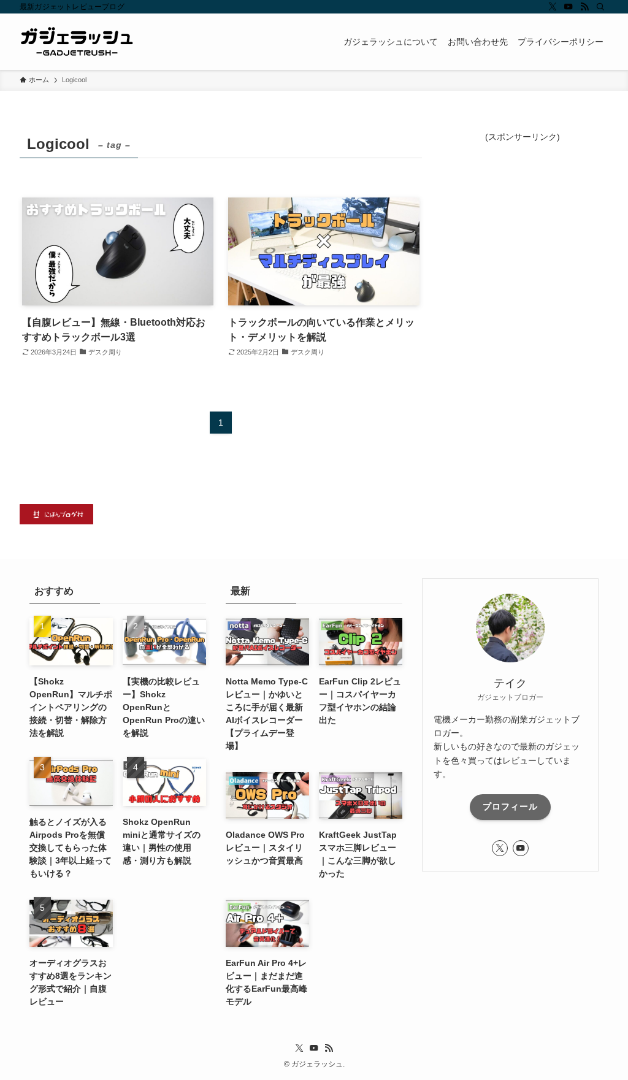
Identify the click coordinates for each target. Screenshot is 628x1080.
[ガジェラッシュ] (77, 41)
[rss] (584, 6)
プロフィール (510, 806)
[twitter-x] (553, 6)
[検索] (600, 6)
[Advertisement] (522, 220)
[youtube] (568, 6)
